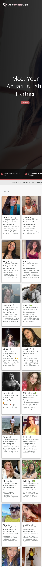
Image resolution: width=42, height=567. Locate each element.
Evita (25, 437)
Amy (25, 261)
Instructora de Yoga (28, 314)
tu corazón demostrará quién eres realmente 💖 (11, 314)
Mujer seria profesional (29, 446)
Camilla (27, 217)
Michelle (27, 393)
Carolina (7, 305)
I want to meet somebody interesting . (31, 358)
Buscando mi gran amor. (10, 490)
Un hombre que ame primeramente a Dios (31, 534)
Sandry (26, 525)
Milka (5, 349)
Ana (5, 525)
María (6, 481)
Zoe (25, 305)
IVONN (26, 481)
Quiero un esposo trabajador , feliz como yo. (11, 534)
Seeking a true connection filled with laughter (31, 270)
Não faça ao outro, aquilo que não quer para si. (31, 402)
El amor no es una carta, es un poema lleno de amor (11, 270)
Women (25, 182)
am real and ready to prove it (11, 226)
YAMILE (27, 349)
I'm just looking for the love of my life (11, 446)
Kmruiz (6, 393)
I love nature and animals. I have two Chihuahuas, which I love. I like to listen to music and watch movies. (31, 319)
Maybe (6, 261)
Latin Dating (15, 182)
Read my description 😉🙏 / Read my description (11, 358)
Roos (5, 437)
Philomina (8, 217)
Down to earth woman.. (29, 226)
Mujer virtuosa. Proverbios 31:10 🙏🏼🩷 (31, 490)
